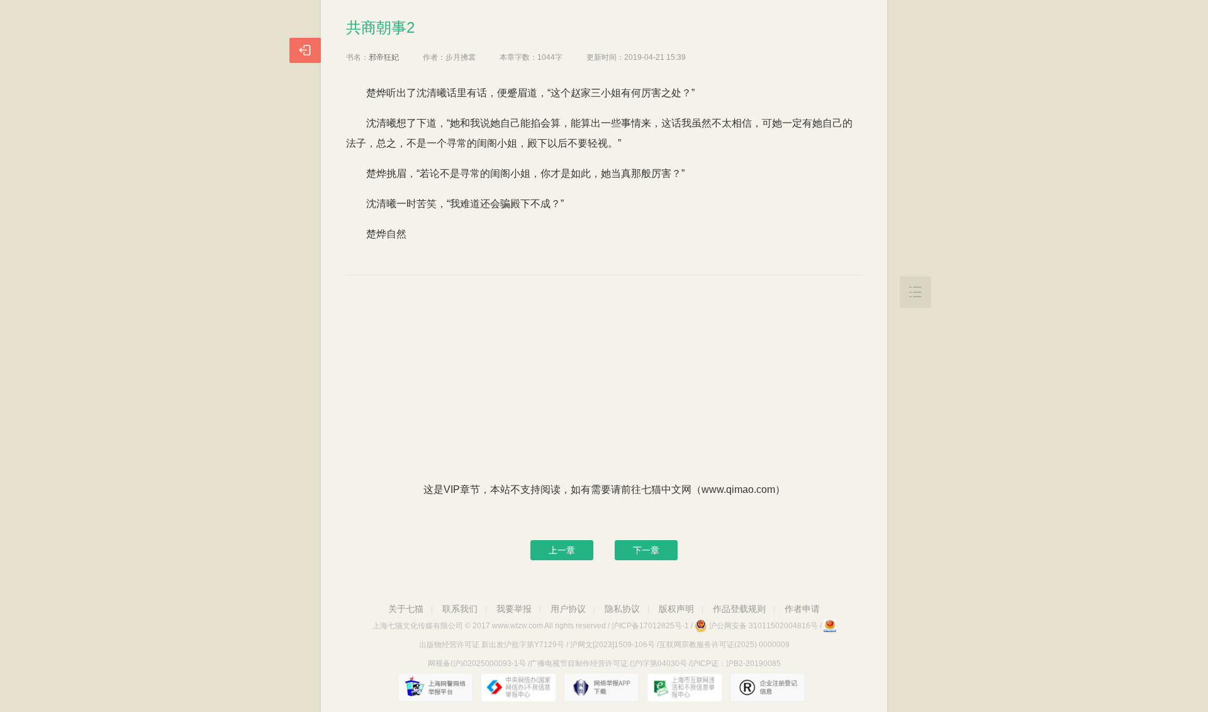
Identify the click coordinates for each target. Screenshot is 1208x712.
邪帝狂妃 (384, 57)
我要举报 (514, 609)
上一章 (562, 550)
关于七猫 (405, 609)
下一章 (646, 550)
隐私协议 (622, 609)
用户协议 (568, 609)
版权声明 (676, 609)
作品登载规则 (739, 609)
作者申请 (802, 609)
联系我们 (460, 609)
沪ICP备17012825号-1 (650, 625)
